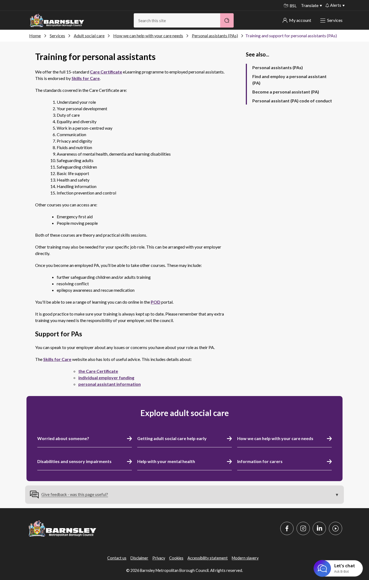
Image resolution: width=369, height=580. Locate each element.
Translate (309, 5)
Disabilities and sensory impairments (74, 461)
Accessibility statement (207, 558)
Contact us (116, 558)
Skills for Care (86, 78)
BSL (293, 5)
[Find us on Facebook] (287, 528)
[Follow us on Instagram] (303, 528)
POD (155, 301)
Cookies (176, 558)
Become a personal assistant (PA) (285, 91)
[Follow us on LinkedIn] (319, 528)
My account (300, 20)
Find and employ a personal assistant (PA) (289, 79)
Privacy (158, 558)
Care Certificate (106, 71)
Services (335, 20)
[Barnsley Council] (57, 20)
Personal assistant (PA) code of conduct (292, 100)
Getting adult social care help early (172, 438)
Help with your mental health (166, 461)
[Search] (227, 20)
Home (35, 35)
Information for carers (260, 461)
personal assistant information (109, 384)
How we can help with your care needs (148, 35)
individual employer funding (106, 377)
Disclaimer (139, 558)
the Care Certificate (98, 371)
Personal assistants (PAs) (215, 35)
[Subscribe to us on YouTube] (335, 528)
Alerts (335, 5)
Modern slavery (245, 558)
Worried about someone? (63, 438)
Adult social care (89, 35)
